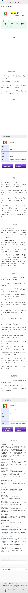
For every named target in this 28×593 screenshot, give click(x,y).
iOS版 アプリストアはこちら (20, 165)
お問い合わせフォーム (7, 551)
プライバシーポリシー (19, 583)
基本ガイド (11, 583)
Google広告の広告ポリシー (12, 538)
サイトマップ (14, 586)
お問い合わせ (23, 585)
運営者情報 (16, 585)
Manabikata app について (7, 585)
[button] (2, 2)
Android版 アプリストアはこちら (7, 165)
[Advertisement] (14, 52)
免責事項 (5, 583)
